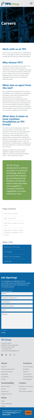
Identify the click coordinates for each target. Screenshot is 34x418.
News (4, 397)
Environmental (5, 386)
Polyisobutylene (28, 377)
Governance (5, 391)
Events (3, 406)
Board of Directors (6, 372)
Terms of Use (6, 414)
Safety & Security (6, 394)
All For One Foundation (26, 391)
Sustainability (7, 383)
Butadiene (26, 369)
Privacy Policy (11, 412)
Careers (22, 383)
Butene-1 (26, 372)
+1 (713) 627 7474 (6, 349)
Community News (6, 403)
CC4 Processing (27, 367)
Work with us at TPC (11, 213)
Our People (22, 389)
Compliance (4, 377)
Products (27, 363)
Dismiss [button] (28, 412)
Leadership (4, 374)
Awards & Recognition (8, 369)
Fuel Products (27, 374)
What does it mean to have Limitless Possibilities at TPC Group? (13, 232)
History (3, 379)
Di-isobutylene (27, 379)
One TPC (3, 367)
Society (3, 389)
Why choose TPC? (10, 218)
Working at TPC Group (25, 386)
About (4, 363)
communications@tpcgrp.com (10, 351)
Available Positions (6, 291)
